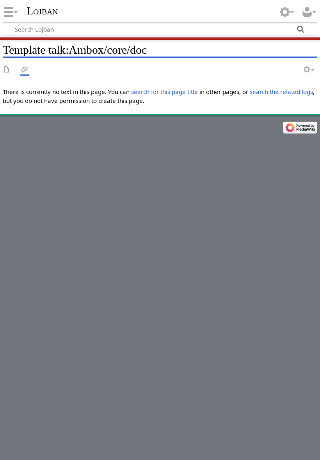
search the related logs (281, 92)
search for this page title (164, 92)
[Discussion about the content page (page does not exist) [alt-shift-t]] (24, 69)
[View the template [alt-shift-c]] (7, 69)
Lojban (42, 11)
